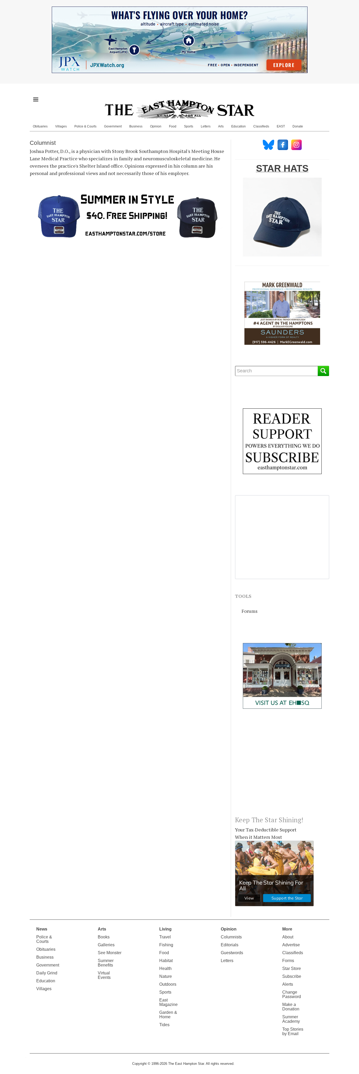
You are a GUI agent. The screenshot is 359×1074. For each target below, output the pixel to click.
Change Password (291, 994)
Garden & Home (168, 1014)
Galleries (106, 945)
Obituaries (40, 126)
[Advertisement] (282, 766)
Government (113, 126)
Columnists (231, 937)
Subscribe (291, 976)
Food (172, 126)
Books (104, 937)
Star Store (291, 968)
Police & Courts (85, 126)
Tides (164, 1024)
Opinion (155, 126)
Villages (61, 126)
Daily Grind (46, 973)
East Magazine (168, 1002)
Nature (165, 976)
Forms (288, 960)
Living (165, 929)
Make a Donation (290, 1006)
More (287, 929)
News (41, 929)
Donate (298, 126)
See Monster (109, 952)
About (287, 937)
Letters (206, 126)
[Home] (179, 109)
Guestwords (232, 952)
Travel (165, 937)
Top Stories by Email (292, 1031)
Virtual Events (104, 975)
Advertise (291, 945)
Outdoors (167, 984)
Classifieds (261, 126)
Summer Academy (291, 1019)
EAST (281, 126)
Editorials (229, 945)
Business (135, 126)
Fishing (166, 945)
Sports (188, 126)
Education (238, 126)
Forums (250, 611)
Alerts (287, 984)
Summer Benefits (106, 962)
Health (165, 968)
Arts (221, 126)
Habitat (166, 960)
